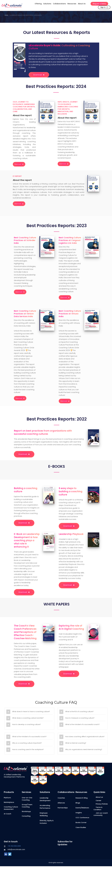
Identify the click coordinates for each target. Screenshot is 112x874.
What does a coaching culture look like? (28, 718)
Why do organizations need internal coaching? (83, 749)
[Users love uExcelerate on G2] (35, 771)
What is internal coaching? (75, 743)
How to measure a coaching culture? (79, 718)
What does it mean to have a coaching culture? (31, 711)
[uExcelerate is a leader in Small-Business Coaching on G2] (100, 771)
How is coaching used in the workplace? (28, 749)
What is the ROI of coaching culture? (79, 711)
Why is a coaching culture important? (27, 743)
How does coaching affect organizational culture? (84, 736)
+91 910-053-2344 (14, 846)
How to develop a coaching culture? (26, 724)
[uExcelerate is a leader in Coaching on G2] (42, 771)
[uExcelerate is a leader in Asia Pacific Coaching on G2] (59, 771)
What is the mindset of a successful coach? (82, 724)
